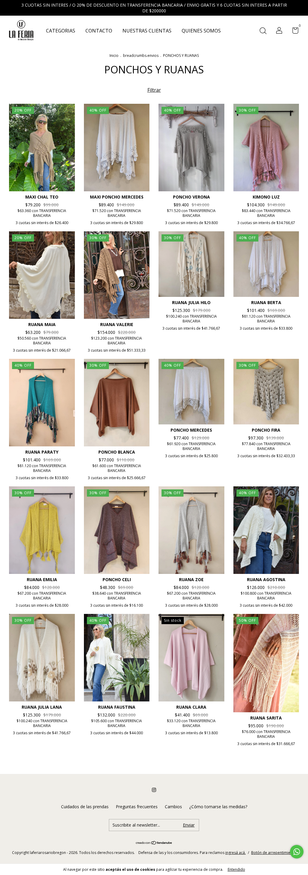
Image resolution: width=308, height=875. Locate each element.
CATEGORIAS (60, 30)
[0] (293, 31)
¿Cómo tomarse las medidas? (218, 806)
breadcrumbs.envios (141, 55)
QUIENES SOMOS (201, 30)
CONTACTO (98, 30)
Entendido (236, 869)
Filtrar (154, 90)
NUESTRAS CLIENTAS (146, 30)
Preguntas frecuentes (137, 806)
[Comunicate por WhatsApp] (296, 851)
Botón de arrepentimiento (273, 852)
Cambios (173, 806)
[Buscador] (263, 31)
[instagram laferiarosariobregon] (154, 789)
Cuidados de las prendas (85, 806)
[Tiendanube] (154, 843)
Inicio (114, 55)
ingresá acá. (235, 852)
